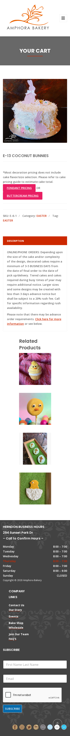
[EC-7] (28, 449)
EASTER (42, 216)
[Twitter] (29, 727)
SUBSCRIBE (12, 708)
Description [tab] (15, 241)
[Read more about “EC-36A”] (41, 489)
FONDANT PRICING (19, 188)
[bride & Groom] (43, 727)
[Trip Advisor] (36, 727)
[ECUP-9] (28, 369)
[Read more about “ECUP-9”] (41, 369)
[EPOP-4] (28, 409)
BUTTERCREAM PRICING (22, 195)
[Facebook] (15, 727)
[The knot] (50, 727)
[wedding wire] (64, 727)
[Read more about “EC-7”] (41, 449)
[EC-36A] (28, 489)
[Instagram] (22, 727)
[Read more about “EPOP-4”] (41, 409)
